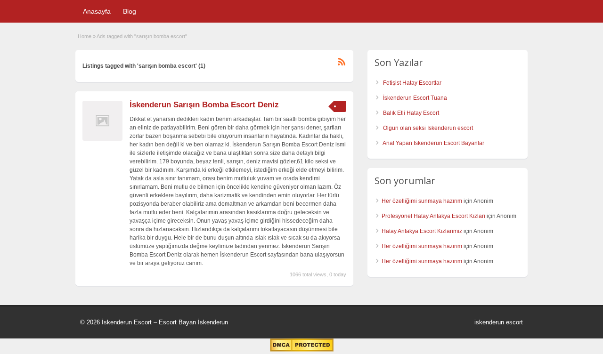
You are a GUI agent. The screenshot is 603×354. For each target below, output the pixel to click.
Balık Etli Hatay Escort (411, 113)
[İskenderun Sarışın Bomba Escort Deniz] (102, 139)
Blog (129, 11)
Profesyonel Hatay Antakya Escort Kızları (433, 216)
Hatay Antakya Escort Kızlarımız (422, 231)
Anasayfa (97, 11)
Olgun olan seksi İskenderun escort (428, 128)
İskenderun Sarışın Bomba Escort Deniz (204, 104)
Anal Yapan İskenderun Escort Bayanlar (433, 143)
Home (84, 36)
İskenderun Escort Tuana (415, 98)
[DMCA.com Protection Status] (302, 349)
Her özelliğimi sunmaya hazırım (422, 201)
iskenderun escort (498, 322)
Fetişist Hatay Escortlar (412, 83)
